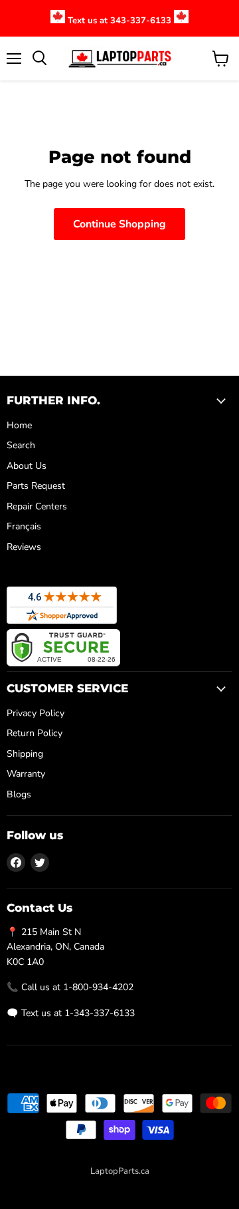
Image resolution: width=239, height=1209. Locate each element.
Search (21, 445)
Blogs (19, 794)
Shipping (25, 753)
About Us (26, 466)
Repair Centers (37, 506)
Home (19, 425)
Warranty (26, 773)
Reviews (24, 547)
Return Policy (34, 733)
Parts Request (36, 485)
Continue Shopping (119, 224)
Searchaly (148, 1185)
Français (24, 526)
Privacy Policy (35, 713)
